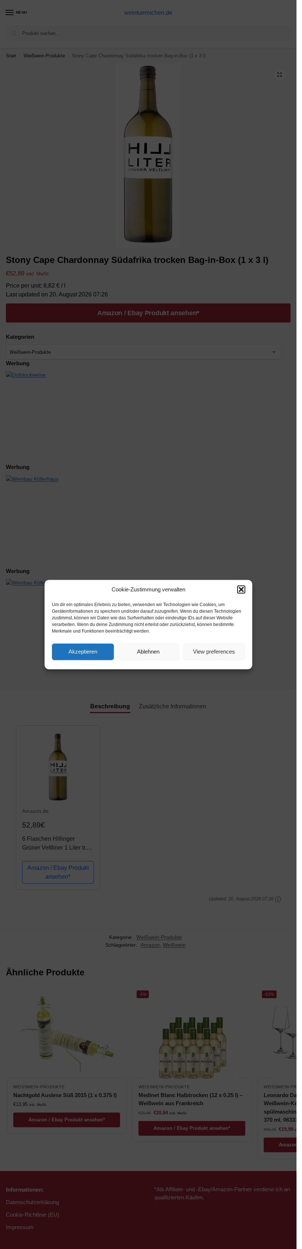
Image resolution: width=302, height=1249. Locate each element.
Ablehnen (148, 651)
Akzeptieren (83, 651)
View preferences (214, 651)
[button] (241, 589)
